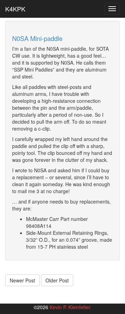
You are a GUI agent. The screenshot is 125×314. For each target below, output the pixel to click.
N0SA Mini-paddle (37, 38)
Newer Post (22, 280)
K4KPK (15, 8)
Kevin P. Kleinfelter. (70, 307)
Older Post (57, 280)
